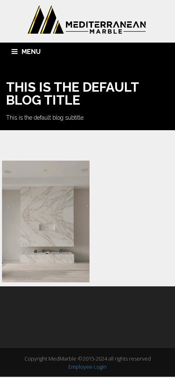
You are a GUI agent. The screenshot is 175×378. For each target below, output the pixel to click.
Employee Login (87, 366)
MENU (31, 52)
